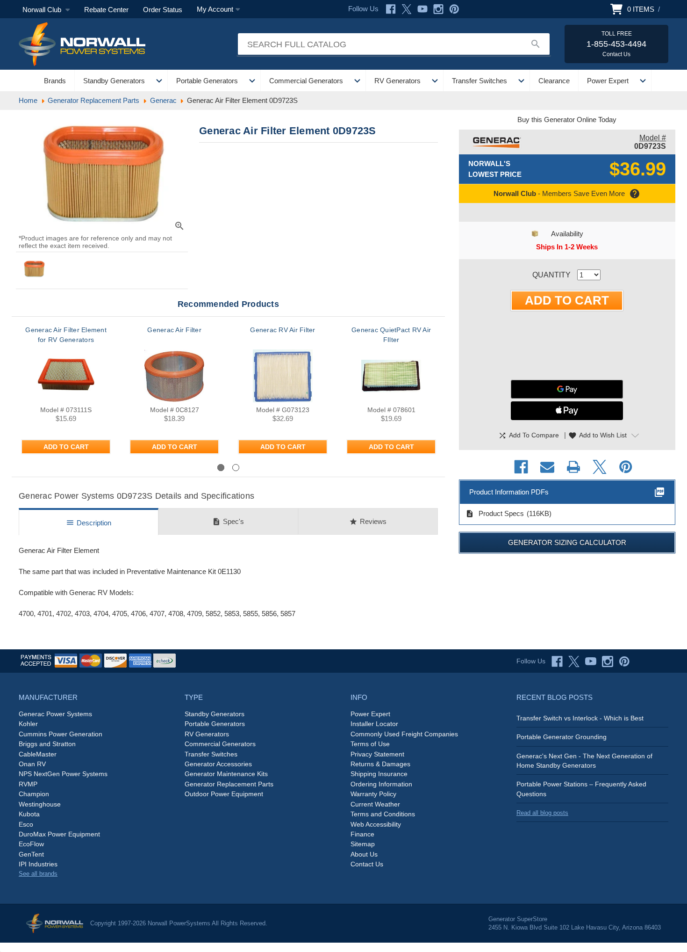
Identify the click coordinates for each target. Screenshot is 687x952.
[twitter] (574, 661)
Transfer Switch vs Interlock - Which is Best (580, 718)
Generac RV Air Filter (282, 330)
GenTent (31, 854)
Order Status (162, 10)
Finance (362, 834)
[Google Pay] (567, 389)
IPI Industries (38, 864)
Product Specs (494, 513)
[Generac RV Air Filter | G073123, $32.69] (283, 376)
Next (420, 467)
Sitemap (363, 844)
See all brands (38, 873)
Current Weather (375, 804)
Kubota (29, 814)
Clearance (554, 81)
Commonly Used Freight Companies (404, 734)
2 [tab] (235, 467)
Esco (26, 824)
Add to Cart (66, 447)
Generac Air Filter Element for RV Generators (66, 334)
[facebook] (557, 661)
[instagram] (607, 661)
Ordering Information (381, 784)
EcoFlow (31, 844)
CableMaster (38, 754)
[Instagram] (438, 9)
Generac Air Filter (174, 330)
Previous (44, 467)
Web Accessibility (376, 824)
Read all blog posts (542, 812)
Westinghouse (40, 804)
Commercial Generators (306, 81)
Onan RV (32, 764)
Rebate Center (106, 10)
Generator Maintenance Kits (226, 774)
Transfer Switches (479, 81)
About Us (364, 854)
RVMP (28, 784)
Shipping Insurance (379, 774)
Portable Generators (207, 81)
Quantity (551, 275)
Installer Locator (374, 723)
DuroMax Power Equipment (59, 834)
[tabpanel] (66, 393)
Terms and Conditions (383, 814)
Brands (55, 81)
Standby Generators (114, 81)
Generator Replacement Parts (229, 784)
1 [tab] (220, 467)
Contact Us (367, 864)
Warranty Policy (373, 794)
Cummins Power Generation (60, 734)
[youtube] (590, 661)
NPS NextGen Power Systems (63, 774)
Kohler (28, 723)
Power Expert (608, 81)
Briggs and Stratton (47, 744)
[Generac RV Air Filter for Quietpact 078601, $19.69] (391, 376)
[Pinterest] (454, 9)
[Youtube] (422, 9)
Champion (34, 794)
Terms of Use (370, 744)
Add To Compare (528, 435)
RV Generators (397, 81)
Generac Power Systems (55, 714)
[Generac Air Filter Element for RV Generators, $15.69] (66, 376)
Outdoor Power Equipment (224, 794)
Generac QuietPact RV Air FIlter (391, 334)
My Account (215, 9)
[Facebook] (391, 9)
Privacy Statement (377, 754)
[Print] (573, 467)
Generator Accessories (218, 764)
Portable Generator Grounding (561, 737)
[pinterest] (624, 661)
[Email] (547, 467)
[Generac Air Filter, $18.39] (174, 376)
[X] (407, 9)
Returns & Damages (380, 764)
